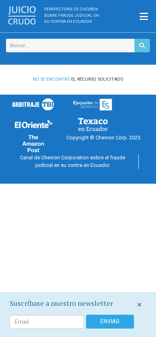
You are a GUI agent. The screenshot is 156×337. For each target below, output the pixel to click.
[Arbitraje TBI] (33, 104)
